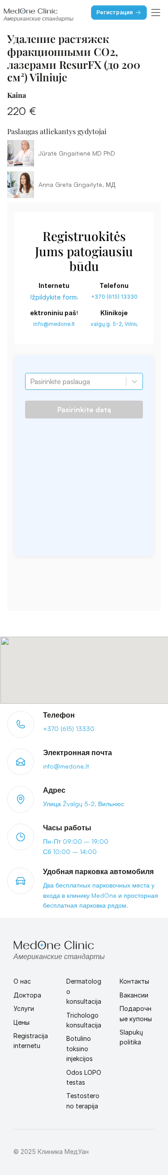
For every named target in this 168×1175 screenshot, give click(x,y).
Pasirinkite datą (84, 409)
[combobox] (31, 381)
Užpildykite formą (53, 297)
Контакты (134, 981)
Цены (21, 1022)
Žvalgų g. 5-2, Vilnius (114, 324)
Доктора (27, 995)
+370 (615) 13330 (114, 296)
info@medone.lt (54, 324)
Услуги (23, 1008)
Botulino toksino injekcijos (79, 1048)
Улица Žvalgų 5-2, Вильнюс (83, 803)
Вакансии (134, 995)
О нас (22, 981)
